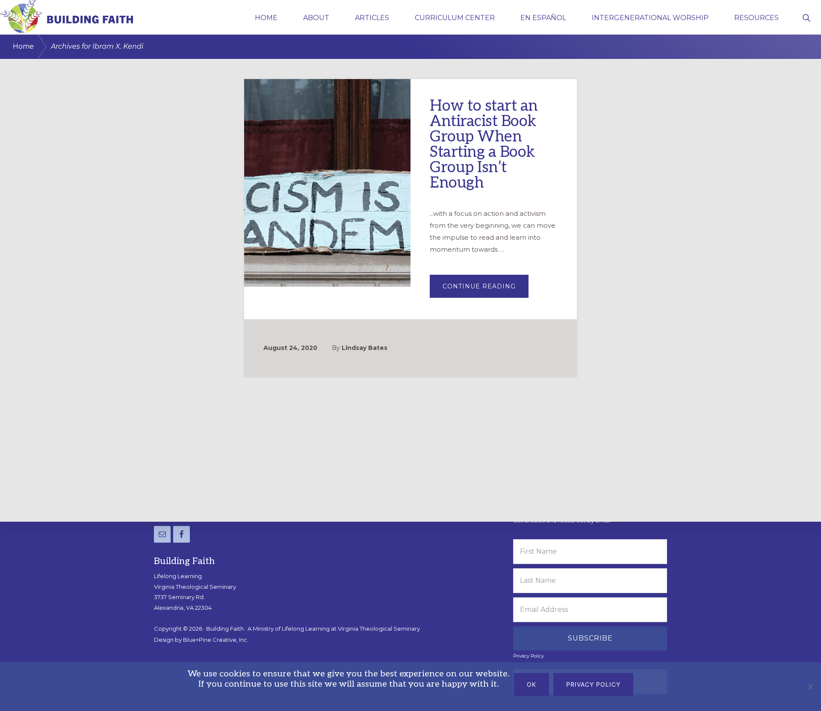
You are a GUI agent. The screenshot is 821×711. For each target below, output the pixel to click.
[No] (810, 686)
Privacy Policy (528, 656)
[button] (806, 17)
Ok (531, 684)
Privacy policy (593, 684)
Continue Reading (486, 290)
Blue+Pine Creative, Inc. (215, 639)
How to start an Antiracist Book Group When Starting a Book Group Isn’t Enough (484, 144)
